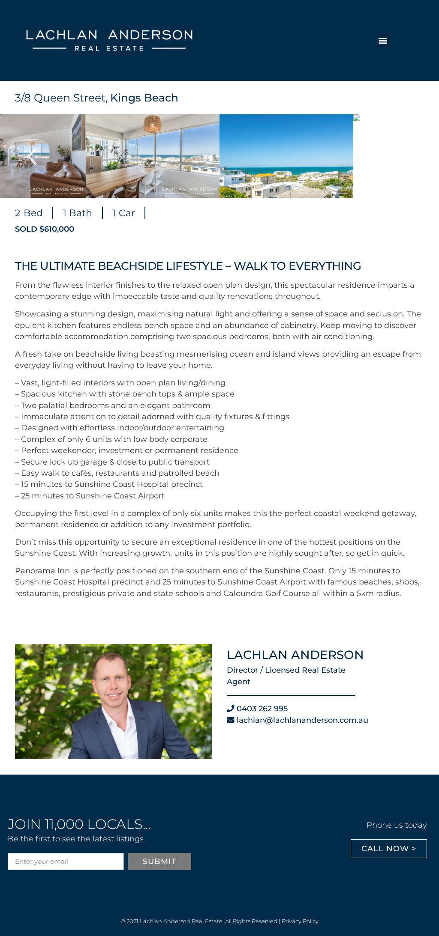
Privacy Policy (300, 921)
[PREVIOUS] (26, 156)
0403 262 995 (262, 708)
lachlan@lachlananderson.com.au (302, 719)
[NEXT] (413, 156)
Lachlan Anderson (295, 654)
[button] (383, 40)
